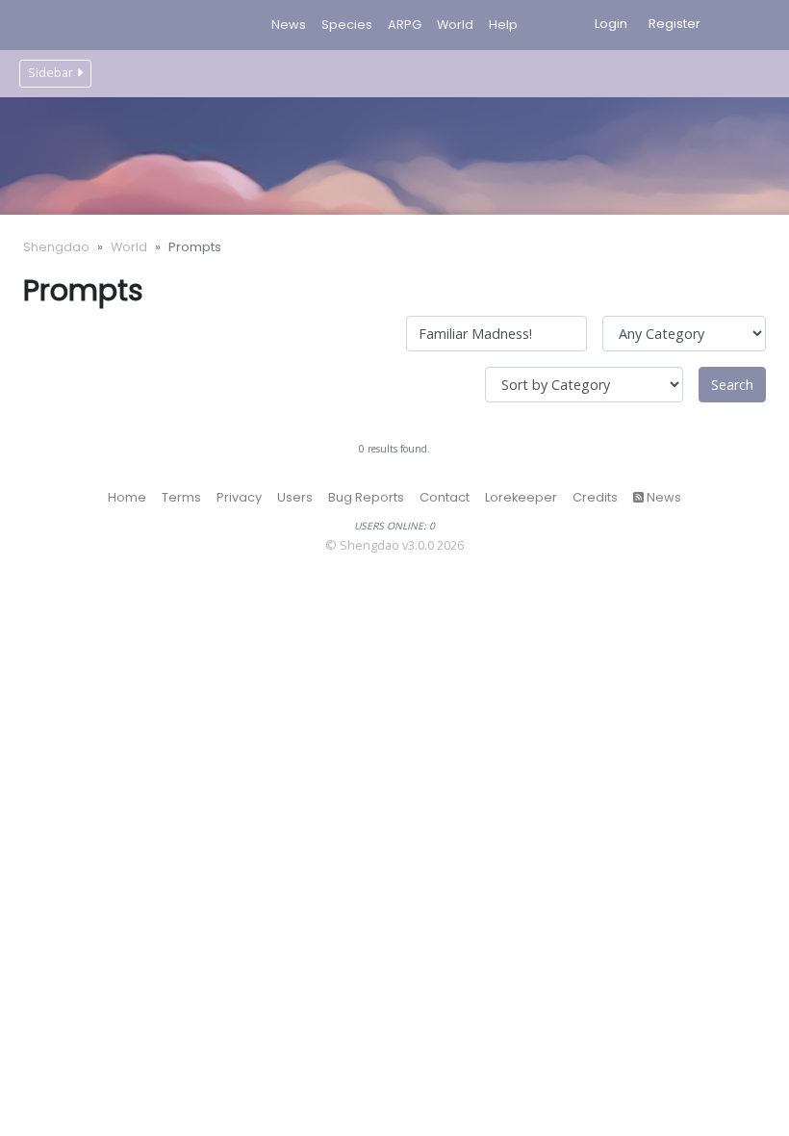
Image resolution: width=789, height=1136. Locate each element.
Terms (181, 497)
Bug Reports (366, 497)
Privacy (239, 497)
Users (295, 497)
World (129, 247)
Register (674, 23)
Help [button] (503, 24)
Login (611, 23)
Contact (445, 497)
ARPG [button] (404, 24)
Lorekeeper (521, 497)
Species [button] (346, 24)
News (288, 24)
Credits (595, 497)
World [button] (455, 24)
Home (127, 497)
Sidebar (50, 73)
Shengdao (56, 247)
